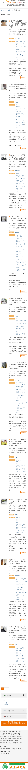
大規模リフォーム (19, 180)
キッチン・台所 (19, 387)
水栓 (19, 116)
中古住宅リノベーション (21, 269)
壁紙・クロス (18, 114)
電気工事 (22, 181)
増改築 (17, 244)
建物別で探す (9, 695)
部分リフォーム (19, 57)
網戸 (21, 460)
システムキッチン (19, 246)
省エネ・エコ (18, 104)
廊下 (17, 44)
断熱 (26, 581)
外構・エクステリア (20, 524)
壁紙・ (24, 43)
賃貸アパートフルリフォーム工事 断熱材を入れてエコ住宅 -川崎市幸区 (18, 561)
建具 (23, 240)
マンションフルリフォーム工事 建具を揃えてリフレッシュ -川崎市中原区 (18, 218)
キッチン (18, 265)
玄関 (24, 244)
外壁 (20, 330)
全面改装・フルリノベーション (21, 190)
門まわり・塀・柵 (22, 334)
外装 (21, 41)
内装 (23, 59)
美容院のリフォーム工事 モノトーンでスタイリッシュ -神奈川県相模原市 (18, 157)
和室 (20, 328)
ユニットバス (18, 108)
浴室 (23, 108)
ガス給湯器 (18, 109)
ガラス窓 (18, 125)
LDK (24, 41)
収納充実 (18, 241)
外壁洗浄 (18, 326)
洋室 (21, 43)
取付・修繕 (19, 54)
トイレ (17, 181)
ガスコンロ (18, 249)
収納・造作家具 (19, 188)
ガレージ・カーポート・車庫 (21, 528)
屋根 (17, 334)
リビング (22, 259)
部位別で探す (9, 716)
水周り (25, 57)
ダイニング (22, 262)
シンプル (18, 176)
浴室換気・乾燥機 (19, 113)
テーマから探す (9, 711)
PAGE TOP (25, 745)
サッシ (23, 461)
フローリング (18, 264)
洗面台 (17, 43)
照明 (23, 183)
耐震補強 (18, 386)
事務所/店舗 (17, 170)
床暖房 (23, 122)
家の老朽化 (19, 59)
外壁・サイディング (20, 333)
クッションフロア (19, 55)
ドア (21, 248)
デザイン (18, 178)
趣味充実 (18, 403)
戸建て (16, 102)
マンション (17, 38)
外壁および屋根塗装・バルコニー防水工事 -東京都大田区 (18, 501)
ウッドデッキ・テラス (20, 48)
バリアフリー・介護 (20, 124)
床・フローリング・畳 (20, 46)
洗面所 (17, 41)
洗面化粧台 (19, 270)
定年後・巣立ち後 (19, 655)
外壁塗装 (24, 323)
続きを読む (23, 77)
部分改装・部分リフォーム (21, 52)
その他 (17, 49)
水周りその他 (18, 111)
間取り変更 (18, 261)
